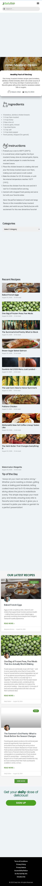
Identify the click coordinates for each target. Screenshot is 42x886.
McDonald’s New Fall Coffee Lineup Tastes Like (20, 426)
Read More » (9, 623)
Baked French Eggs (10, 295)
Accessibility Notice (21, 870)
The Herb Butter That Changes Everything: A (20, 447)
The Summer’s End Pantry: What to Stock (20, 332)
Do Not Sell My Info (21, 874)
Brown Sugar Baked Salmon (14, 350)
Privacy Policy (21, 864)
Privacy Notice (21, 867)
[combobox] (21, 9)
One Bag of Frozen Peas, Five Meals (17, 313)
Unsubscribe (21, 877)
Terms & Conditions (21, 861)
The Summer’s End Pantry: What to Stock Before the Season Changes (20, 734)
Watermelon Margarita (12, 467)
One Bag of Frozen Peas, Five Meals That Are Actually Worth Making (20, 662)
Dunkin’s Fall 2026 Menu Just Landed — (19, 369)
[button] (38, 3)
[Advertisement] (21, 35)
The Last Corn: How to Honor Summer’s (19, 388)
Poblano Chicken (9, 406)
